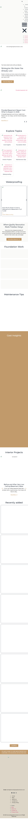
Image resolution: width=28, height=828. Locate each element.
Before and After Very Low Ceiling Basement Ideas (14, 485)
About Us (14, 799)
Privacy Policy (15, 802)
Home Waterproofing (7, 214)
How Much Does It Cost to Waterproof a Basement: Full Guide (12, 209)
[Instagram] (16, 793)
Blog (13, 797)
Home (13, 796)
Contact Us (14, 801)
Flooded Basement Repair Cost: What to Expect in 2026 (13, 111)
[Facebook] (12, 793)
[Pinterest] (14, 793)
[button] (24, 28)
